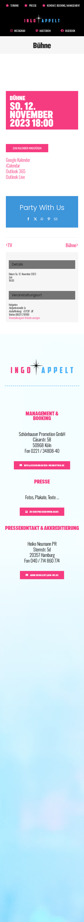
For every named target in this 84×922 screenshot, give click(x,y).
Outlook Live (15, 176)
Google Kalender (18, 159)
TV (10, 245)
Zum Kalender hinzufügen (27, 148)
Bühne (71, 245)
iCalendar (13, 165)
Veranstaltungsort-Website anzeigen (24, 318)
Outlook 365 (15, 171)
